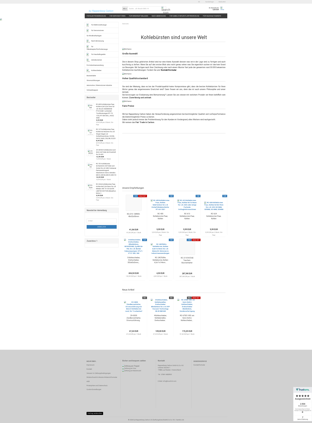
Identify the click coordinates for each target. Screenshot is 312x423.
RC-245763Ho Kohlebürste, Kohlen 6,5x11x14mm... (160, 260)
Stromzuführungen (93, 80)
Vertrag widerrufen (95, 413)
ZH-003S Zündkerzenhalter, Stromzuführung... (134, 318)
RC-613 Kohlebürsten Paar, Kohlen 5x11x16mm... (187, 216)
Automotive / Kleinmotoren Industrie (99, 85)
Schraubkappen (92, 90)
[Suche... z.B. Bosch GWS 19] (163, 8)
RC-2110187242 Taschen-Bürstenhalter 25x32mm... (187, 260)
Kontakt (89, 369)
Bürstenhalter (91, 76)
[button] (198, 2)
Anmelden (101, 227)
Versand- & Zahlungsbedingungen (99, 373)
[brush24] (103, 8)
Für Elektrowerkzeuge (96, 16)
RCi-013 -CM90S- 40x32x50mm (133, 215)
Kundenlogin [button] (209, 2)
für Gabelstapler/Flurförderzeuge (184, 16)
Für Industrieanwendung (95, 65)
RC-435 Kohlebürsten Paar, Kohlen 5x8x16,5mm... (160, 216)
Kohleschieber (96, 70)
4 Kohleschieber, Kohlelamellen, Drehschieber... (160, 318)
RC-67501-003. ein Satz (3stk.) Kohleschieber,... (187, 318)
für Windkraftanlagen (138, 16)
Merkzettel (221, 2)
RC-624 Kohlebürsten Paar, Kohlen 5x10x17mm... (213, 216)
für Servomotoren (117, 16)
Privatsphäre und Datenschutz (97, 385)
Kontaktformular (199, 365)
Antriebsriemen (96, 60)
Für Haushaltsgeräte (212, 16)
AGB (88, 381)
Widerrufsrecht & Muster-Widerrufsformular (102, 377)
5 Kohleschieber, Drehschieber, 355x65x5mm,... (133, 260)
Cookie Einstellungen (94, 389)
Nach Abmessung (159, 16)
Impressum (90, 365)
